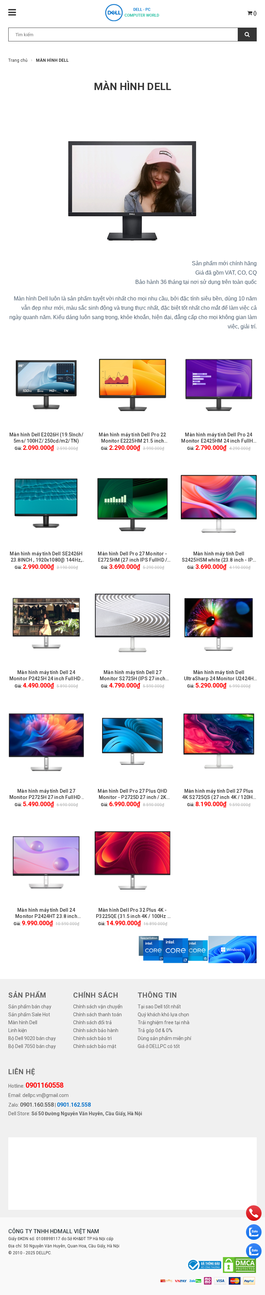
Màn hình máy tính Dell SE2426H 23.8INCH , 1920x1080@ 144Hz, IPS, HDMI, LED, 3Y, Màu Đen (46, 557)
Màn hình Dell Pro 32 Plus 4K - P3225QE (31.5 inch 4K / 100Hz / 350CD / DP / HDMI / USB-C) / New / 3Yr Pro (132, 913)
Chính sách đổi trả (92, 1022)
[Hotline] (254, 1213)
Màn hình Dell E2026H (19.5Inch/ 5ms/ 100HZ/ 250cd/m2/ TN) (46, 438)
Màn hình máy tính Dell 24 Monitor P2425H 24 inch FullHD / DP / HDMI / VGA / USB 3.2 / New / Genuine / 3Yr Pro (46, 676)
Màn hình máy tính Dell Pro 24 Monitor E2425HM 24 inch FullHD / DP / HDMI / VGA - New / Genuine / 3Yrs (218, 438)
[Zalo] (254, 1232)
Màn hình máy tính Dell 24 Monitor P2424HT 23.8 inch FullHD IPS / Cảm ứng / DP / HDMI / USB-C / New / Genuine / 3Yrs (46, 913)
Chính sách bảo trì (92, 1038)
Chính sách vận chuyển (97, 1006)
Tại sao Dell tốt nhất (159, 1006)
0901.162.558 (74, 1104)
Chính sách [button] (95, 995)
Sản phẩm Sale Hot (29, 1014)
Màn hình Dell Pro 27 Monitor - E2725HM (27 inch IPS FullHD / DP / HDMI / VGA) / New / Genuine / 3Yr (132, 557)
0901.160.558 (37, 1104)
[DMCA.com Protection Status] (239, 1265)
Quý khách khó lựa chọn (163, 1014)
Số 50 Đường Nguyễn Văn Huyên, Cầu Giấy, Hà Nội (86, 1113)
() (254, 13)
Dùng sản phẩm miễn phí (164, 1038)
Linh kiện (17, 1030)
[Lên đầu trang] (249, 1286)
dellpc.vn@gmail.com (45, 1095)
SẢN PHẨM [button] (27, 995)
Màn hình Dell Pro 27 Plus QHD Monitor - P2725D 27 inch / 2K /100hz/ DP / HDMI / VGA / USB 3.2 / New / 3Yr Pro (132, 794)
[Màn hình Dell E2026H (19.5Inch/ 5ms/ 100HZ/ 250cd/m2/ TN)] (46, 385)
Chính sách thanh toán (97, 1014)
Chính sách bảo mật (94, 1046)
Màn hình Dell (22, 1022)
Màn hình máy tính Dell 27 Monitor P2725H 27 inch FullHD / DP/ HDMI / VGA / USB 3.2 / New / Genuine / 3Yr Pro (46, 794)
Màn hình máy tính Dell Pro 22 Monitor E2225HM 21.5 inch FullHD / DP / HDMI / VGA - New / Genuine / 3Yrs (132, 438)
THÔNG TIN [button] (157, 995)
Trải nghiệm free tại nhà (163, 1022)
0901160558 (44, 1085)
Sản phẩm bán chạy (29, 1006)
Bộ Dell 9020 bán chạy (32, 1038)
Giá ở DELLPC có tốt (159, 1046)
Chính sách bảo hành (95, 1030)
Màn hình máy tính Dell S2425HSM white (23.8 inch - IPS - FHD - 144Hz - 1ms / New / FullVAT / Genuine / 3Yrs (219, 557)
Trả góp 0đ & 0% (155, 1030)
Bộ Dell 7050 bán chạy (32, 1046)
